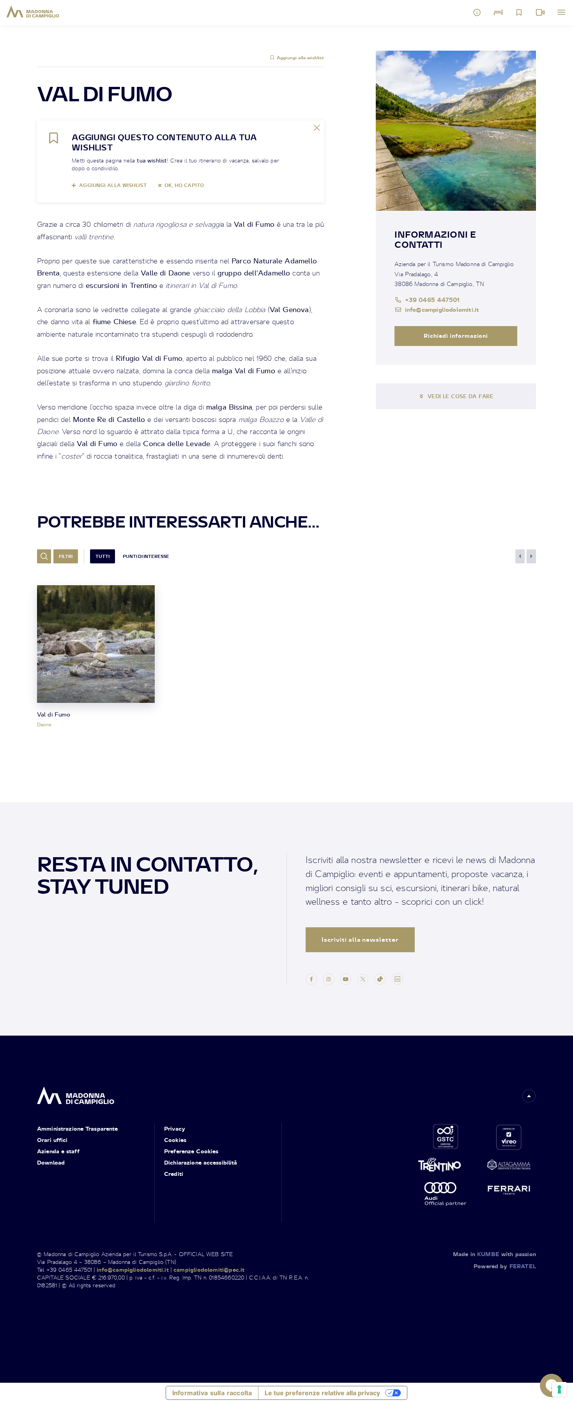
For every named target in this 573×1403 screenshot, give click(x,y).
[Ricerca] (44, 556)
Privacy (174, 1128)
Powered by (505, 1266)
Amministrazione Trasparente (77, 1128)
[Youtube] (346, 978)
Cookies (175, 1140)
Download (51, 1162)
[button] (529, 1096)
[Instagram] (328, 978)
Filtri (66, 556)
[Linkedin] (397, 978)
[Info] (477, 12)
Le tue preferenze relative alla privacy (322, 1393)
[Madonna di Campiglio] (33, 11)
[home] (75, 1093)
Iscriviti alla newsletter (360, 939)
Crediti (173, 1173)
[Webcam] (540, 12)
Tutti (103, 556)
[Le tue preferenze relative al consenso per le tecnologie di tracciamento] (559, 1389)
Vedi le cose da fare (460, 396)
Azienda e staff (58, 1151)
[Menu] (561, 12)
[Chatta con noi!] (551, 1385)
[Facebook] (311, 978)
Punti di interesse (146, 556)
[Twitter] (363, 978)
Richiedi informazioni (456, 335)
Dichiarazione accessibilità (200, 1162)
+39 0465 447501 (432, 299)
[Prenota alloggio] (498, 12)
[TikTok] (380, 978)
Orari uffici (52, 1140)
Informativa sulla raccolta (212, 1393)
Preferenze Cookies (191, 1151)
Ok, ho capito (184, 185)
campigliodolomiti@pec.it (208, 1269)
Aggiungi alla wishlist (300, 57)
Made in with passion (494, 1254)
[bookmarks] (519, 12)
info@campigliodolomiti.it (442, 309)
